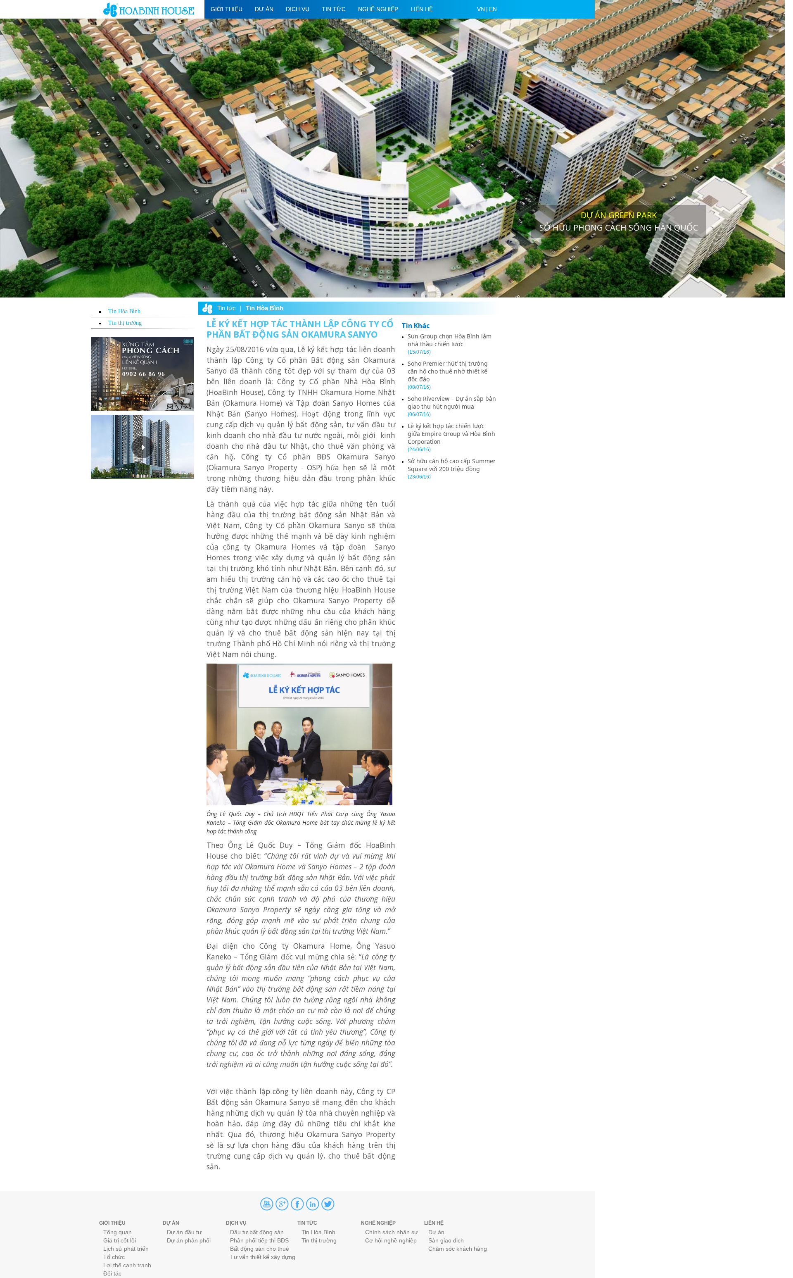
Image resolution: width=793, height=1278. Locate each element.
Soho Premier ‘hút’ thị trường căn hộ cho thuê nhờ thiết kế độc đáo (448, 371)
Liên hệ (422, 9)
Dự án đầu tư (184, 1232)
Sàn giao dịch (446, 1240)
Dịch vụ (297, 9)
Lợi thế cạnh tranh (127, 1265)
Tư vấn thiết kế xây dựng (262, 1257)
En (493, 9)
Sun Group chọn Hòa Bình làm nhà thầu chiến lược (449, 340)
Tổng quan (117, 1232)
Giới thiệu (226, 9)
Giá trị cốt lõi (119, 1240)
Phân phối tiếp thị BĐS (259, 1240)
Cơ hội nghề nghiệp (391, 1240)
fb (297, 1204)
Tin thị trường (125, 323)
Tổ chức (114, 1257)
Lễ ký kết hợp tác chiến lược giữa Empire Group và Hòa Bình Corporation (451, 433)
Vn (481, 9)
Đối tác (112, 1273)
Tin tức (334, 9)
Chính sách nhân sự (391, 1232)
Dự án (264, 9)
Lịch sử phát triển (126, 1248)
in (312, 1204)
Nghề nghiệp (378, 9)
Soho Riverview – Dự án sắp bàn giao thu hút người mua (452, 402)
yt (266, 1204)
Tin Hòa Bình (124, 311)
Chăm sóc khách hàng (457, 1248)
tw (328, 1204)
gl (282, 1204)
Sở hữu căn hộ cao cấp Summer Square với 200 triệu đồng (452, 465)
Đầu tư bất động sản (257, 1232)
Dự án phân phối (189, 1240)
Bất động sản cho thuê (259, 1248)
